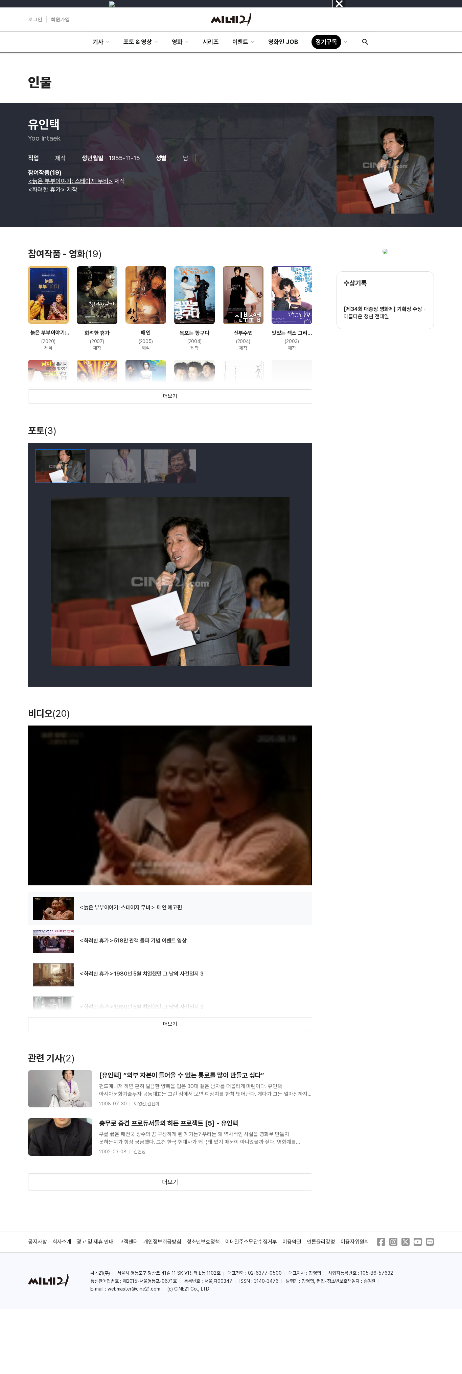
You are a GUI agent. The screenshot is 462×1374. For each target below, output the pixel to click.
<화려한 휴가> (46, 189)
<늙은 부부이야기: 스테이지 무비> (70, 181)
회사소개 (61, 1241)
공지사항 (37, 1241)
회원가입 (60, 19)
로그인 (35, 19)
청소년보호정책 (203, 1241)
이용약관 (291, 1241)
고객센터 (128, 1241)
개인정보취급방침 (162, 1241)
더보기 (170, 396)
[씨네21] (231, 19)
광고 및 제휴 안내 (95, 1241)
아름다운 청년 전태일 (366, 316)
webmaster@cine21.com (134, 1289)
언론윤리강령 (321, 1241)
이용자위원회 (355, 1241)
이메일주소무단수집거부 (251, 1241)
